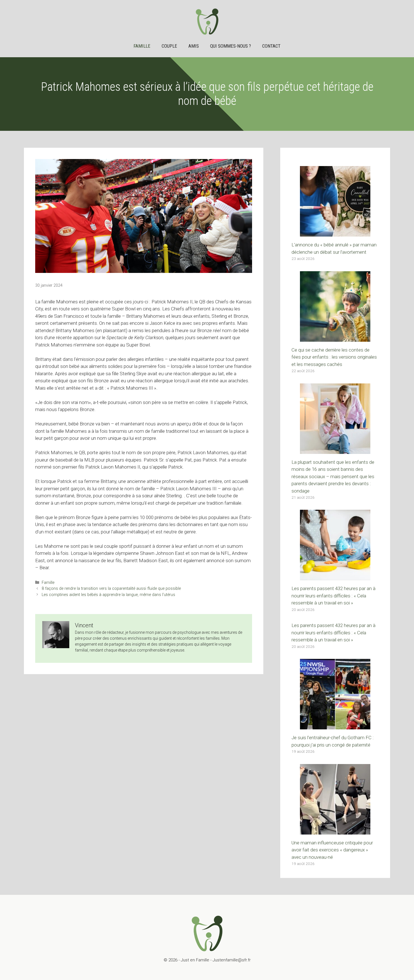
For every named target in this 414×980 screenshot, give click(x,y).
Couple (169, 46)
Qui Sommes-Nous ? (230, 46)
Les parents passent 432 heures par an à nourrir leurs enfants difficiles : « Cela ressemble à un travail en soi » (333, 596)
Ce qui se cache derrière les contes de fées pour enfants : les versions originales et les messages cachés (334, 357)
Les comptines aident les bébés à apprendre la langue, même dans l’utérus (108, 594)
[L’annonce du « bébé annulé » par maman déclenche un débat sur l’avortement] (335, 233)
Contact (271, 46)
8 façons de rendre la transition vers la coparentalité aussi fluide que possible (111, 588)
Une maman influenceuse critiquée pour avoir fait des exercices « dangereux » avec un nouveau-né (332, 850)
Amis (193, 46)
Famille (141, 46)
